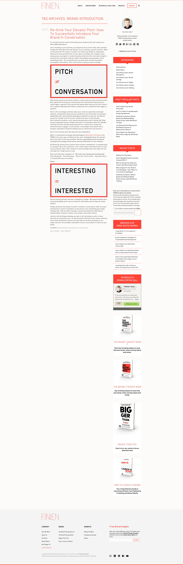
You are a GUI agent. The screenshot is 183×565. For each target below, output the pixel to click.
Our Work (44, 538)
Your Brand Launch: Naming (125, 88)
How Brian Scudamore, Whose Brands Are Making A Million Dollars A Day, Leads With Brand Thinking (126, 119)
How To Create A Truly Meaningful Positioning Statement (127, 112)
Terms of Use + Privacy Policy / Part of (75, 554)
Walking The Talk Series (123, 155)
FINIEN (50, 6)
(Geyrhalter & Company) (93, 135)
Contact (132, 6)
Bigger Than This (64, 538)
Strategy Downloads (90, 535)
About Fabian (45, 541)
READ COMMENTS (66, 231)
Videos (86, 538)
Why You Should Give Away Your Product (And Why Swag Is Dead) (126, 164)
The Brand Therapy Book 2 (66, 532)
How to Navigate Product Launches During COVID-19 (127, 159)
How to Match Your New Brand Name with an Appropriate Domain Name (127, 134)
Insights (121, 6)
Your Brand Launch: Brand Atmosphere (124, 74)
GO (138, 212)
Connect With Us (46, 547)
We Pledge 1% (46, 544)
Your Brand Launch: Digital (124, 82)
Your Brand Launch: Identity (125, 85)
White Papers (120, 70)
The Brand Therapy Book (66, 535)
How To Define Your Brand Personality (124, 107)
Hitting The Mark (89, 532)
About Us (44, 535)
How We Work (46, 532)
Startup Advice (64, 228)
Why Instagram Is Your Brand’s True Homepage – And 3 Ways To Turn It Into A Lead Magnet (126, 170)
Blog (59, 228)
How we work (91, 6)
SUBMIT (136, 540)
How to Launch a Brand (65, 541)
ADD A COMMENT (54, 231)
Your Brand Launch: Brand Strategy (78, 228)
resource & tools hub (107, 6)
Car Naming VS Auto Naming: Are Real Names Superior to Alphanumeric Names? (126, 127)
